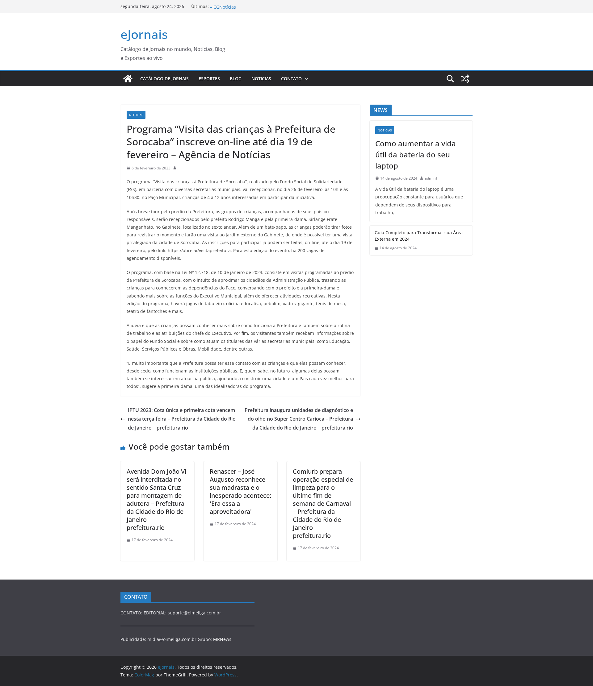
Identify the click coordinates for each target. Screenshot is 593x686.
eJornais (144, 34)
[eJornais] (127, 78)
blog (236, 78)
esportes (209, 78)
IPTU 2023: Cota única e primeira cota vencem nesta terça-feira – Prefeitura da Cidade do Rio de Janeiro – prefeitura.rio (182, 419)
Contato (291, 78)
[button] (305, 78)
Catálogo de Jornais (164, 78)
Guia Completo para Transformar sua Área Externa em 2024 (419, 236)
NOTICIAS (261, 78)
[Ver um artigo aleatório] (465, 78)
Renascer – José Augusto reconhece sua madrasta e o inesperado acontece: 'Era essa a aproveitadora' (240, 491)
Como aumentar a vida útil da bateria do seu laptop (415, 154)
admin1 (431, 178)
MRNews (222, 639)
